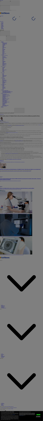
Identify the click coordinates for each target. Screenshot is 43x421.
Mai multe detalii (14, 414)
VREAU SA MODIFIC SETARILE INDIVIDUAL (38, 416)
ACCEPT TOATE (38, 414)
